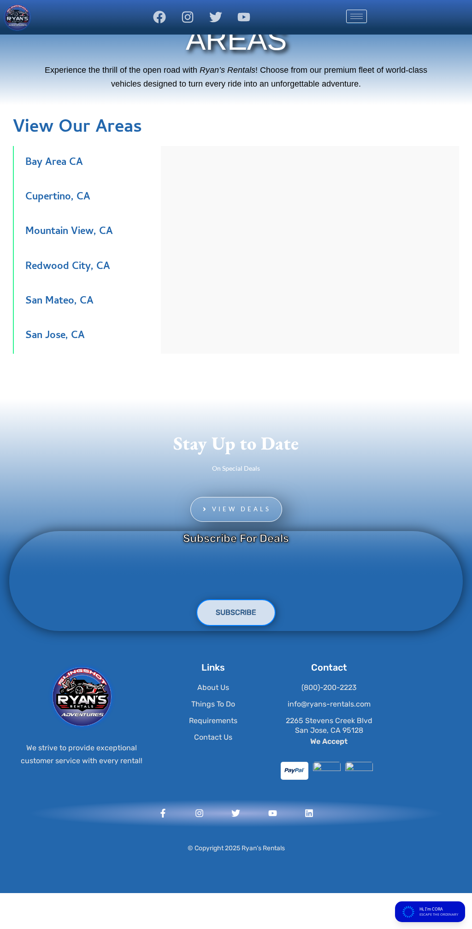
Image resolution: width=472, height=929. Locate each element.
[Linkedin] (309, 813)
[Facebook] (159, 17)
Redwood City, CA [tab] (67, 267)
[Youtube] (244, 17)
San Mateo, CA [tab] (59, 301)
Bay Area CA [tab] (54, 163)
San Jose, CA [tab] (55, 336)
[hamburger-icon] (356, 16)
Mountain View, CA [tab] (69, 232)
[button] (236, 509)
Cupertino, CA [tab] (57, 197)
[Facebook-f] (162, 813)
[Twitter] (216, 17)
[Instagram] (188, 17)
